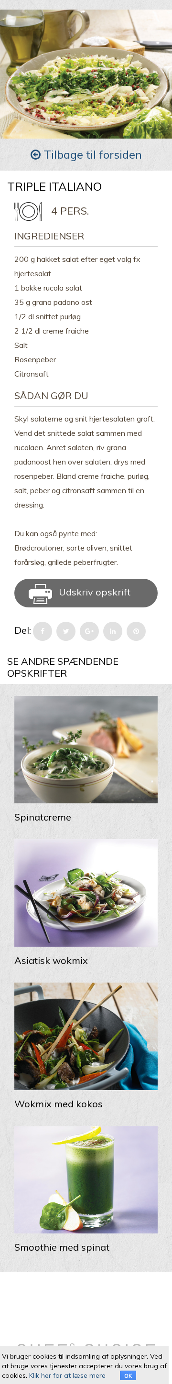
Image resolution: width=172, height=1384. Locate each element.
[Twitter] (65, 631)
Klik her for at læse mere (67, 1375)
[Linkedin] (112, 631)
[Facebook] (42, 631)
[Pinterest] (136, 631)
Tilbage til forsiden (91, 154)
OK (128, 1376)
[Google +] (89, 631)
